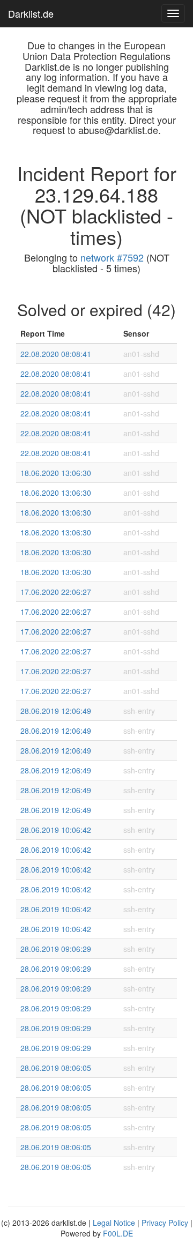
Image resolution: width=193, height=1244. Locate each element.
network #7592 (112, 257)
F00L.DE (118, 1233)
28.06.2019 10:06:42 (55, 829)
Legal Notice (114, 1222)
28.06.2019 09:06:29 (55, 948)
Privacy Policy (165, 1222)
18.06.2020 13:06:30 (55, 472)
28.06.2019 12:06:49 (55, 710)
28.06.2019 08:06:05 (55, 1067)
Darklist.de (31, 13)
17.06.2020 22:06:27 (55, 591)
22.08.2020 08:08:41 (55, 353)
